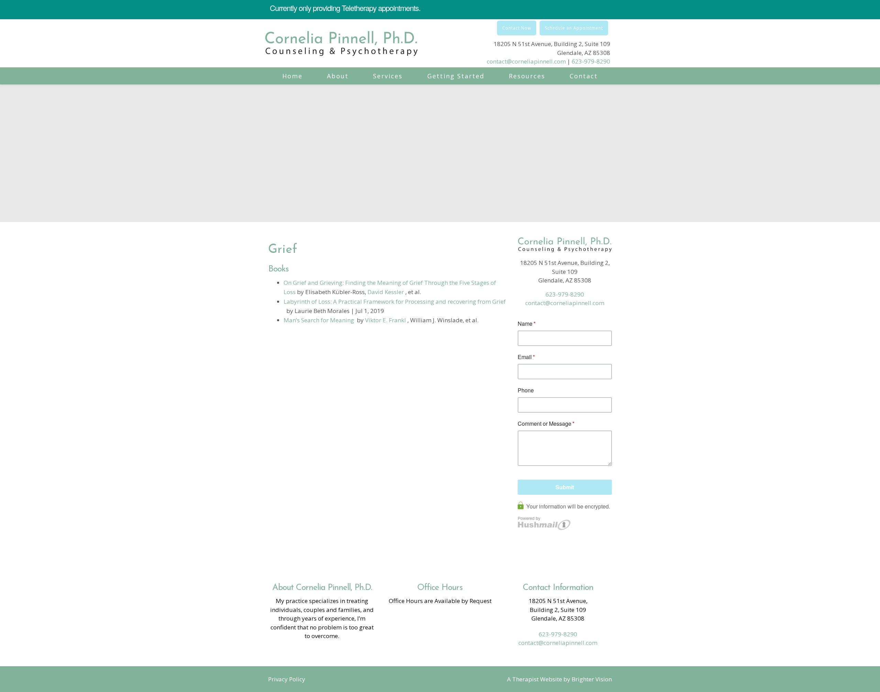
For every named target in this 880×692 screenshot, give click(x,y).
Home (292, 76)
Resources (527, 76)
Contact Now (516, 28)
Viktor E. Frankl (386, 320)
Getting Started (455, 76)
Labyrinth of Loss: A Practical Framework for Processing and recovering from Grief (395, 301)
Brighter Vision (592, 679)
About (338, 76)
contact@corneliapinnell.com (526, 61)
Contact (584, 76)
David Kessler (386, 292)
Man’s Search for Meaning (319, 320)
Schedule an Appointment (574, 28)
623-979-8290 (591, 61)
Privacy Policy (286, 679)
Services (388, 76)
